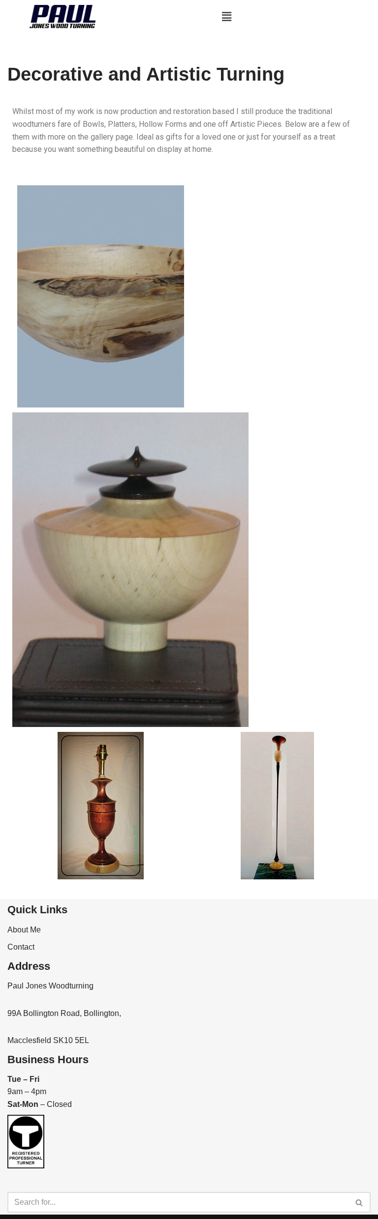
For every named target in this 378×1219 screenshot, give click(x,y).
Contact (20, 947)
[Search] (359, 1202)
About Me (24, 930)
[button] (227, 16)
